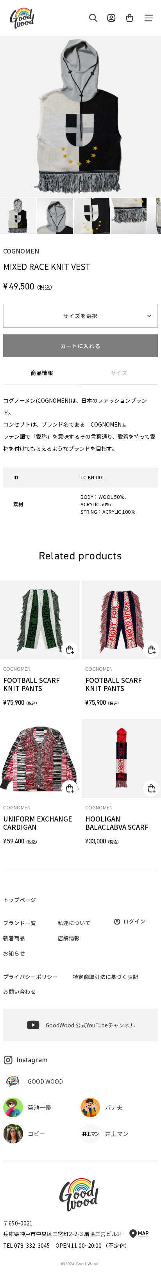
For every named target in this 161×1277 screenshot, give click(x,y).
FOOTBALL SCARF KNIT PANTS (31, 684)
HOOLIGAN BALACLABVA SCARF (116, 823)
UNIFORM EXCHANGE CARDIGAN (37, 823)
